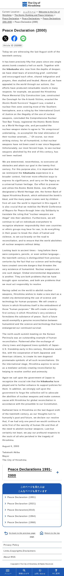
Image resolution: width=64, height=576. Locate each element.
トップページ (29, 12)
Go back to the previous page (22, 533)
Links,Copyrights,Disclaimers (20, 551)
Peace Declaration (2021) (21, 503)
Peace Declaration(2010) (21, 510)
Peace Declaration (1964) (21, 516)
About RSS (9, 557)
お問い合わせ (40, 574)
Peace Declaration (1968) (21, 522)
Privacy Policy (11, 545)
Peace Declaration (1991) (21, 497)
